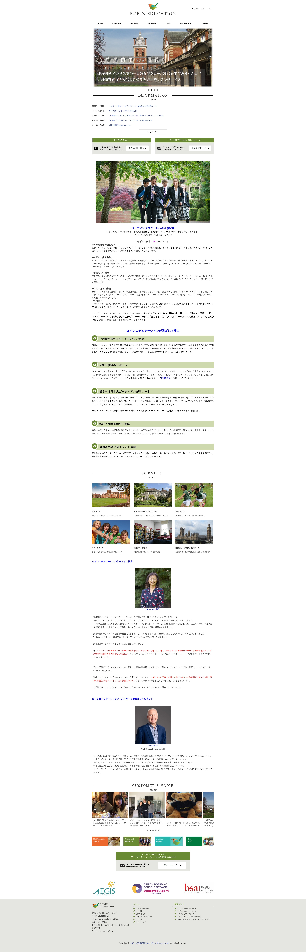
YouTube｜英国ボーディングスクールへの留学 (194, 919)
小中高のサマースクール (186, 914)
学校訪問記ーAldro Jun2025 (119, 125)
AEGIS (127, 411)
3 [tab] (154, 90)
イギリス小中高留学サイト (187, 908)
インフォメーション (207, 9)
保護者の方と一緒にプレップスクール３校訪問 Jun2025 (130, 120)
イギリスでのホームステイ (187, 911)
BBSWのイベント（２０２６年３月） (123, 111)
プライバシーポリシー (144, 916)
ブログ (168, 23)
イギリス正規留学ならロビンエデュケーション (150, 943)
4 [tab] (157, 90)
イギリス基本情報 (142, 908)
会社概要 (196, 9)
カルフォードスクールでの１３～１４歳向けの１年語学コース (132, 106)
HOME (100, 23)
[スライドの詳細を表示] (110, 805)
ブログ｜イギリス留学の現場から (189, 916)
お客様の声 (151, 23)
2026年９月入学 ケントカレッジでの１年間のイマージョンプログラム (136, 116)
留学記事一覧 (185, 23)
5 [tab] (158, 830)
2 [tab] (151, 90)
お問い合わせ (141, 914)
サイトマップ (141, 922)
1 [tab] (149, 90)
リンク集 (139, 919)
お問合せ (204, 23)
